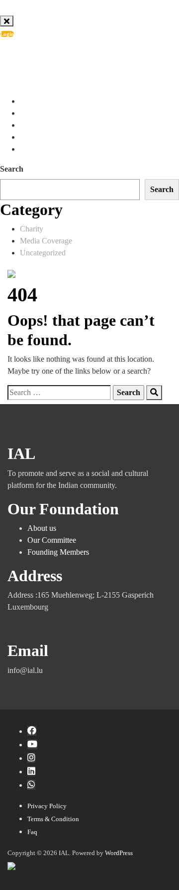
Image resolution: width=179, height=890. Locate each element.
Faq (32, 832)
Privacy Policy (47, 806)
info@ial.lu (46, 57)
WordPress (119, 853)
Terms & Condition (53, 819)
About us (41, 528)
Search (11, 169)
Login (7, 34)
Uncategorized (43, 252)
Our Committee (51, 540)
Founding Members (58, 552)
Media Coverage (46, 240)
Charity (31, 228)
